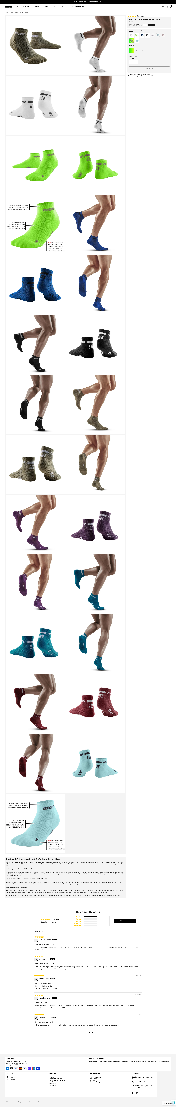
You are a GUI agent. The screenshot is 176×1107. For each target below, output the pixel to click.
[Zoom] (61, 19)
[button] (132, 16)
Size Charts (52, 1085)
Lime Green (137, 35)
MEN (17, 7)
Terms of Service (95, 1077)
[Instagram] (138, 1093)
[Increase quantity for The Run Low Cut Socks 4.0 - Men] (136, 62)
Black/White (147, 35)
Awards (51, 1082)
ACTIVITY (36, 7)
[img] (39, 937)
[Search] (167, 7)
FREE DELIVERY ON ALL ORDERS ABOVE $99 (88, 2)
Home (6, 12)
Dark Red (163, 35)
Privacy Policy (94, 1079)
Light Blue (137, 40)
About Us (52, 1077)
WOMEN (26, 7)
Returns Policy (95, 1080)
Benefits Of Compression (57, 1080)
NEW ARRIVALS (67, 7)
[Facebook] (134, 1093)
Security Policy (95, 1082)
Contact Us (52, 1083)
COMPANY (52, 1073)
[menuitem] (18, 7)
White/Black (131, 35)
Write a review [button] (125, 921)
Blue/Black (142, 35)
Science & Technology (55, 1079)
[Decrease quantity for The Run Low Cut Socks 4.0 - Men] (130, 62)
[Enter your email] (168, 1068)
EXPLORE (54, 7)
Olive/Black (131, 40)
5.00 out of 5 (55, 920)
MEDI (46, 7)
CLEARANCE (79, 7)
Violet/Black (153, 35)
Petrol (158, 35)
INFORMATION (95, 1073)
